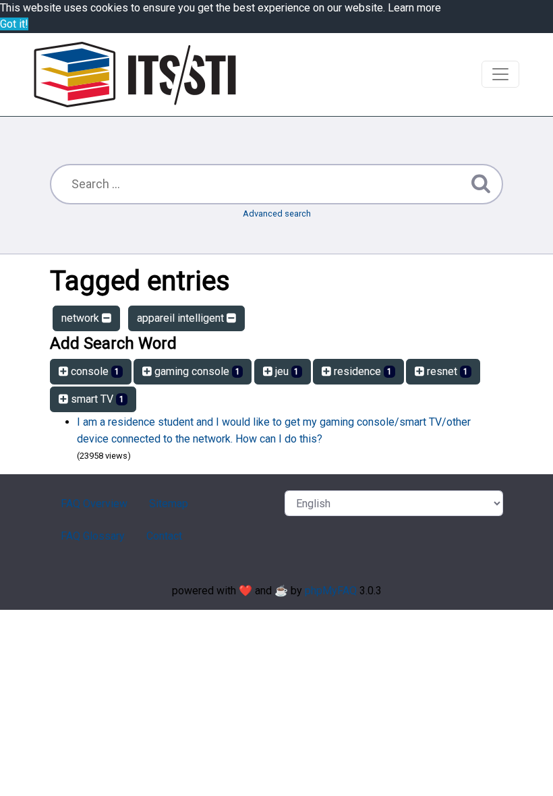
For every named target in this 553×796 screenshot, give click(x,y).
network (81, 318)
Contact (164, 536)
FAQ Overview (94, 503)
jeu (285, 371)
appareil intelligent (182, 318)
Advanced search (277, 213)
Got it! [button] (14, 24)
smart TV (96, 399)
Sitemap (168, 503)
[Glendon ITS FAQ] (135, 74)
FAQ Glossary (93, 536)
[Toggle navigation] (500, 74)
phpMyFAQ (331, 590)
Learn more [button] (414, 7)
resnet (446, 371)
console (93, 371)
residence (361, 371)
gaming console (196, 371)
